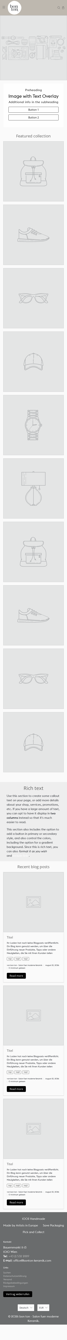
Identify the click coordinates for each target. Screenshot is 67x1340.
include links (21, 855)
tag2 (18, 959)
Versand (7, 1279)
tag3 (26, 959)
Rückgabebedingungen (15, 1282)
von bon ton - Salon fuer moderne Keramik (24, 965)
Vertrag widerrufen (17, 1294)
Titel (10, 937)
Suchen (7, 1272)
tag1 (10, 959)
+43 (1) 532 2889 (18, 1256)
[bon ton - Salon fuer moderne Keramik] (31, 8)
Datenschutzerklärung (15, 1276)
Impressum (9, 1286)
